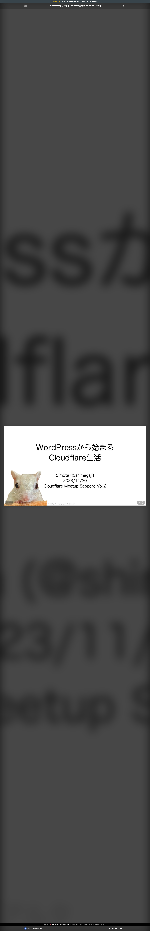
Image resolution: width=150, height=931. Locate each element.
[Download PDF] (125, 928)
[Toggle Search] (123, 6)
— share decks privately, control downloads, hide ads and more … (75, 1)
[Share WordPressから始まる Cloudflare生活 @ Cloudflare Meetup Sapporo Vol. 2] (116, 928)
